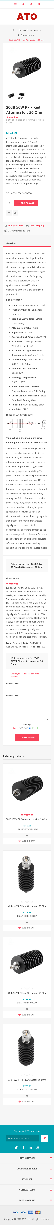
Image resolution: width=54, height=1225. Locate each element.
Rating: (27, 724)
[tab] (27, 243)
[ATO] (13, 30)
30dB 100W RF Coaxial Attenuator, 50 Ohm (27, 819)
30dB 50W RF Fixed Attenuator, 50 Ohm (27, 993)
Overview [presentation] (11, 243)
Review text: (12, 695)
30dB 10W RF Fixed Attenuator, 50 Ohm (27, 906)
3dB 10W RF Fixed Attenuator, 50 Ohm (27, 1079)
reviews (30, 119)
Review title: (12, 683)
